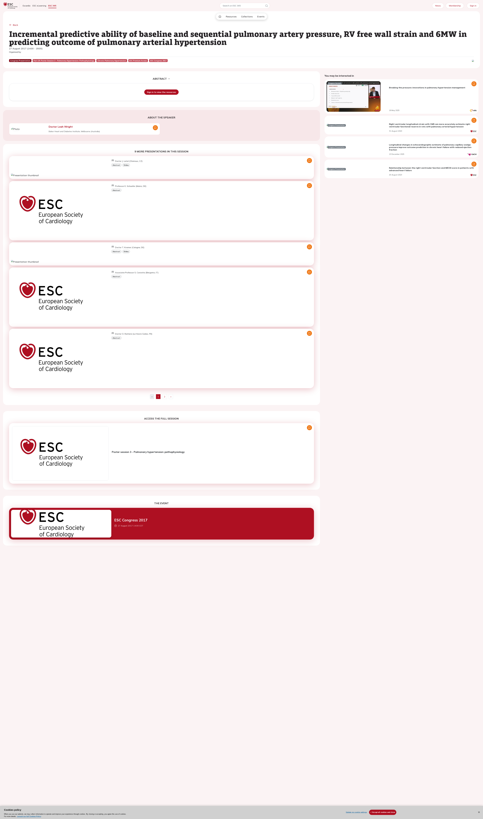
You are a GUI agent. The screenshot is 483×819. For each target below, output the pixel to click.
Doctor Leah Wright (61, 126)
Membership (455, 5)
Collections (247, 16)
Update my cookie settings (356, 812)
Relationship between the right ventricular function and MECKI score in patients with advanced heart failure (431, 169)
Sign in (473, 5)
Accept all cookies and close (383, 812)
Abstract (116, 165)
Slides (126, 165)
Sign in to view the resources (161, 92)
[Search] (266, 6)
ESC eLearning (39, 5)
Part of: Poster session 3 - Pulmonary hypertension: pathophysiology (64, 61)
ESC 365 (52, 5)
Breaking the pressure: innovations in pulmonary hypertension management (427, 87)
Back (15, 25)
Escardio (26, 5)
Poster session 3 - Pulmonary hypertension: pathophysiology (148, 451)
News (438, 5)
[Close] (479, 812)
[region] (241, 812)
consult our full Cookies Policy (29, 816)
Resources (231, 16)
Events (261, 16)
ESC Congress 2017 (130, 520)
